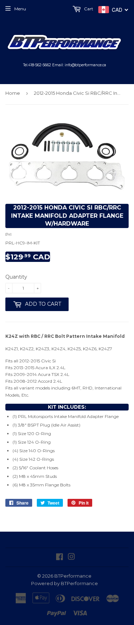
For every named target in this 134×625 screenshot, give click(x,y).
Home (12, 93)
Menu (20, 8)
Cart (88, 8)
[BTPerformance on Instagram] (71, 558)
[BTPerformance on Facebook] (59, 558)
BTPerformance (72, 576)
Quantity (16, 277)
